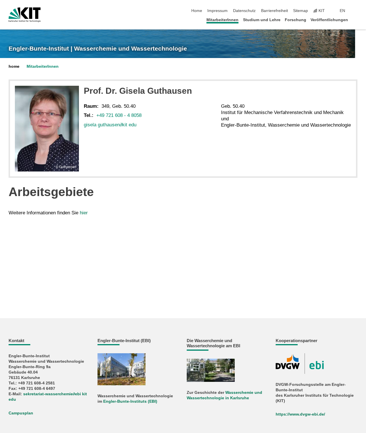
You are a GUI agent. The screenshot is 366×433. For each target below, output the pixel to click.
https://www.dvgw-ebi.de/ (300, 414)
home (14, 66)
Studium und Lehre (262, 20)
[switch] (355, 11)
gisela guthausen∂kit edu (110, 124)
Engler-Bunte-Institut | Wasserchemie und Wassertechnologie (98, 48)
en (342, 11)
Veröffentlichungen (329, 20)
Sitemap (300, 11)
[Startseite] (355, 19)
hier (84, 212)
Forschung (295, 20)
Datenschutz (244, 11)
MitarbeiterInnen (222, 20)
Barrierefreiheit (274, 11)
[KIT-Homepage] (25, 14)
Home (196, 11)
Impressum (217, 11)
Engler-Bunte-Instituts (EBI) (130, 401)
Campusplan (21, 413)
